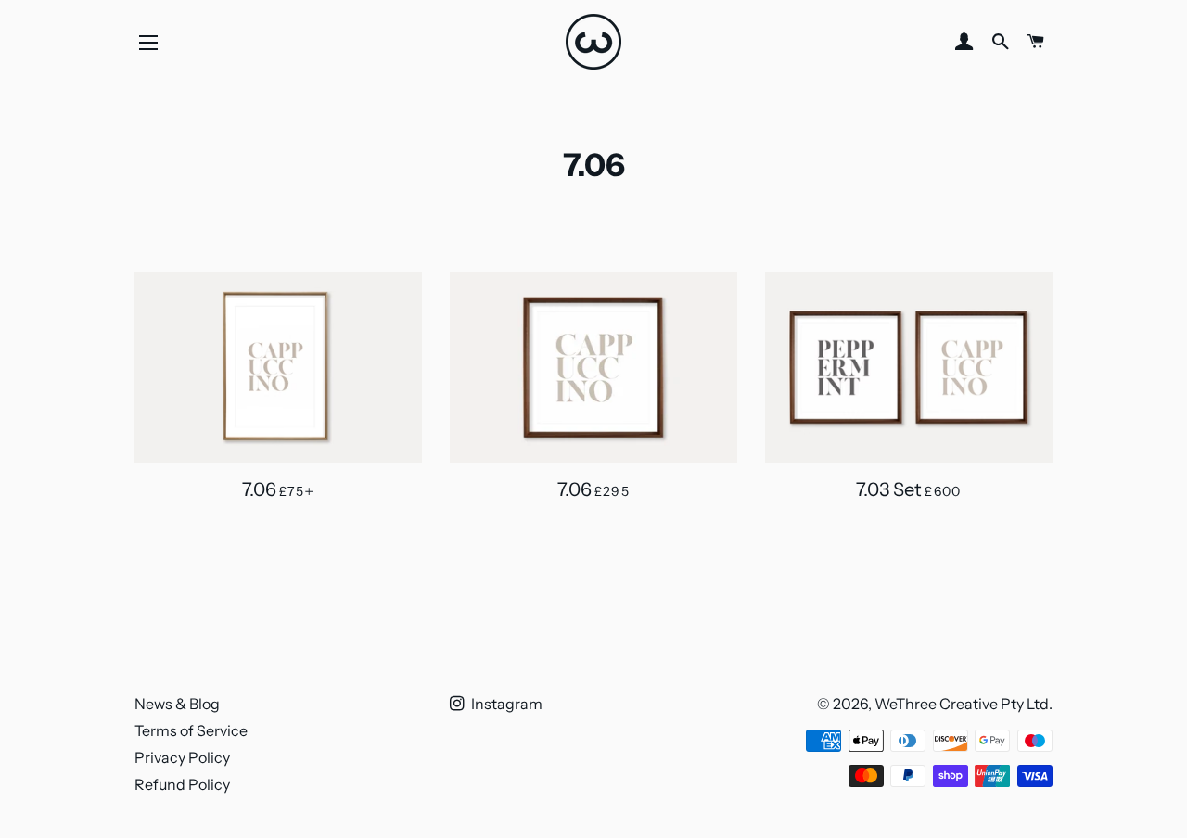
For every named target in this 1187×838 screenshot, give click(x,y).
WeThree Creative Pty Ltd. (963, 703)
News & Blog (177, 703)
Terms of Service (191, 730)
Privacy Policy (182, 757)
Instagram (505, 703)
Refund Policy (182, 784)
